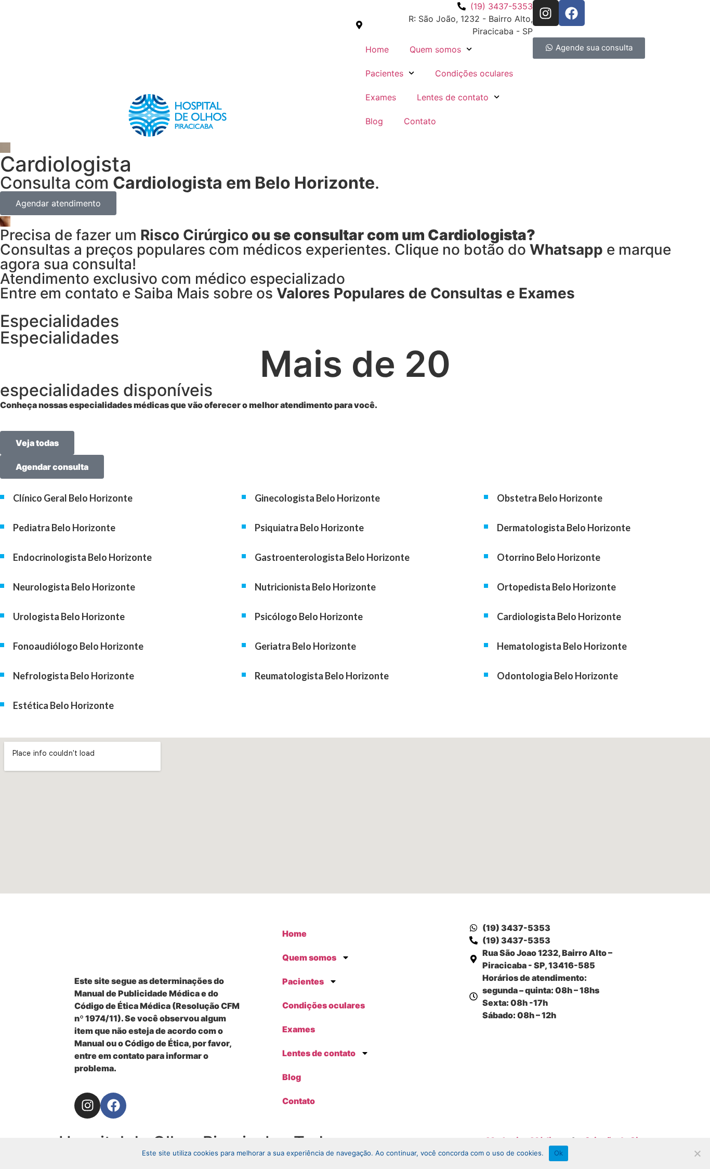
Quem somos (435, 49)
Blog (374, 121)
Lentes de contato (453, 97)
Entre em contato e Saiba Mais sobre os (287, 293)
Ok (558, 1153)
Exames (380, 97)
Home (377, 49)
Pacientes (384, 73)
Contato (420, 121)
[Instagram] (546, 13)
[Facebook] (572, 13)
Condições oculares (474, 73)
